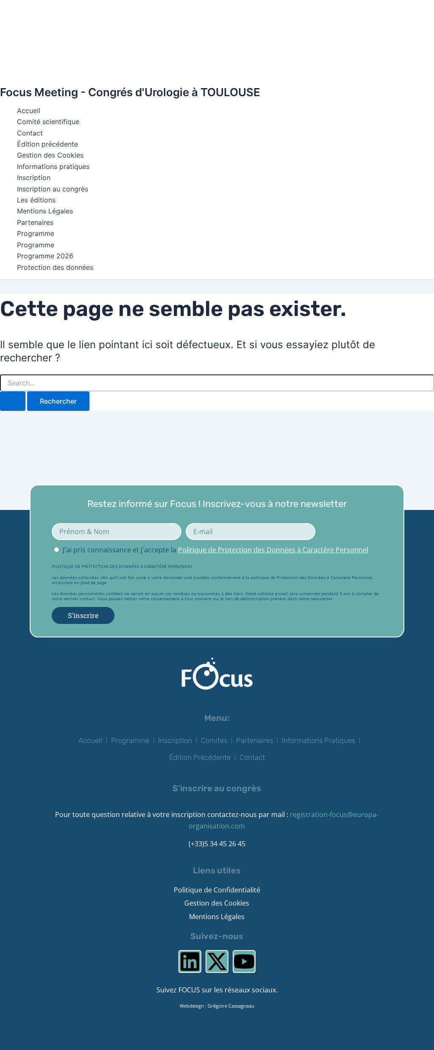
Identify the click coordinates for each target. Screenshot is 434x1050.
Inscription (33, 177)
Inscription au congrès (52, 189)
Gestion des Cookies (50, 155)
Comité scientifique (48, 121)
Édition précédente (47, 144)
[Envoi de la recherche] (12, 401)
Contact (30, 133)
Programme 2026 (45, 256)
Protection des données (55, 267)
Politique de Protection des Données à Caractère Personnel (273, 549)
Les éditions (36, 200)
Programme (35, 233)
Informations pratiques (53, 166)
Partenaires (35, 222)
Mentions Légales (45, 211)
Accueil (28, 110)
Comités (214, 740)
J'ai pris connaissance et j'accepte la (215, 549)
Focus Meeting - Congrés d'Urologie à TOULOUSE (130, 92)
